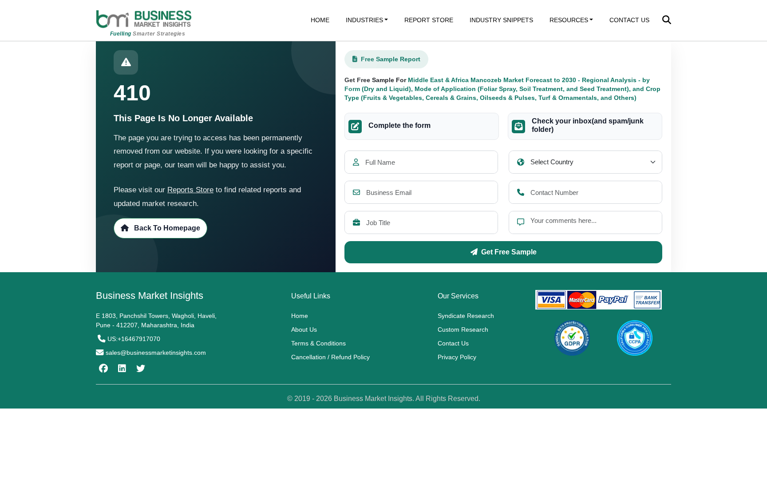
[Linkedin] (121, 368)
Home (299, 315)
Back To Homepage (166, 228)
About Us (304, 329)
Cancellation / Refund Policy (330, 357)
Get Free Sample (509, 252)
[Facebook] (102, 368)
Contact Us (453, 343)
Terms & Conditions (318, 343)
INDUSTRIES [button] (364, 20)
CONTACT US (629, 20)
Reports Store (190, 190)
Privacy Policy (457, 357)
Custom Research (463, 329)
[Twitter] (139, 368)
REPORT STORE (428, 20)
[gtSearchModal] (666, 21)
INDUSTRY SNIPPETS (501, 20)
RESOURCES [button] (569, 20)
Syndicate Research (466, 315)
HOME (320, 20)
